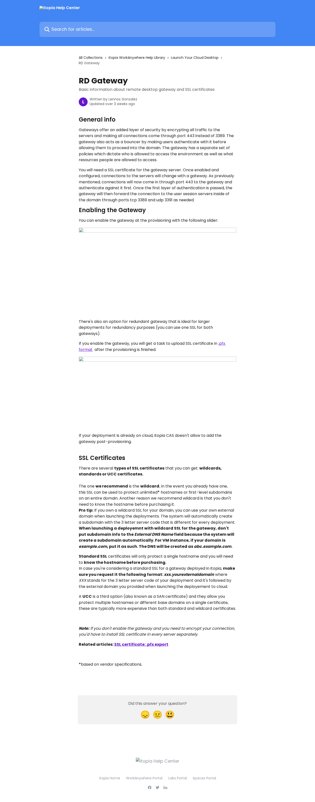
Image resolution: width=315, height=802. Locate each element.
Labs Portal (177, 778)
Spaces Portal (204, 778)
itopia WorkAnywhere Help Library (137, 57)
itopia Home (109, 778)
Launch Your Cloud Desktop (195, 57)
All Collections (91, 57)
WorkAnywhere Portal (144, 778)
